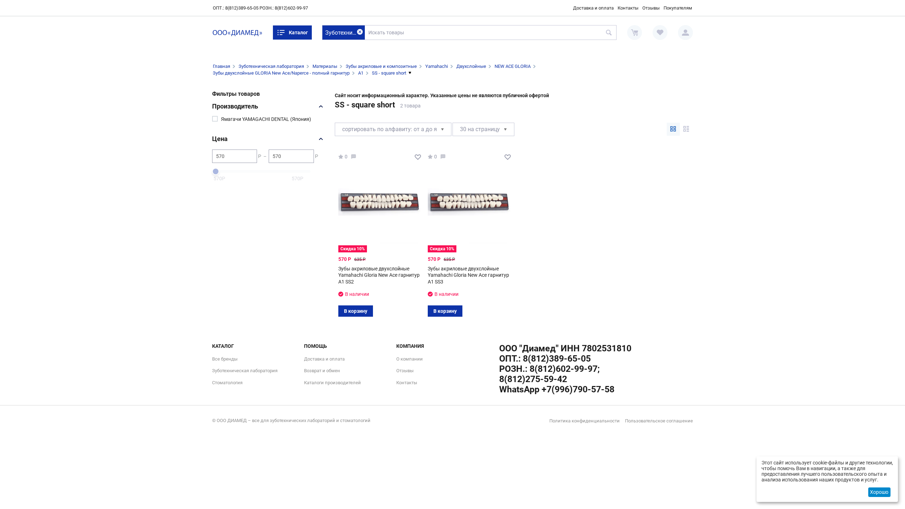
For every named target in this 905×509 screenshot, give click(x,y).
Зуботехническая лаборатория (271, 66)
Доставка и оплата (593, 8)
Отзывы (651, 8)
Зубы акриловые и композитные (381, 66)
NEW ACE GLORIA (513, 66)
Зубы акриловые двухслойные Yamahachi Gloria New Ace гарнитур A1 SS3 (468, 275)
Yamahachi (436, 66)
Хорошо (879, 492)
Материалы (325, 66)
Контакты (628, 8)
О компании (409, 359)
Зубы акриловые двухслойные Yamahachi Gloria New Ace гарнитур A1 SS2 (379, 275)
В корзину (355, 311)
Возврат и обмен (322, 370)
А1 (360, 73)
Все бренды (225, 359)
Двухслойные (471, 66)
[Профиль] (685, 32)
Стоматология (227, 382)
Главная (221, 66)
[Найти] (609, 32)
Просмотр (377, 205)
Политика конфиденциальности (584, 420)
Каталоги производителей (332, 382)
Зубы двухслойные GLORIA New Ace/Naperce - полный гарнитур (281, 73)
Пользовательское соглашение (659, 420)
